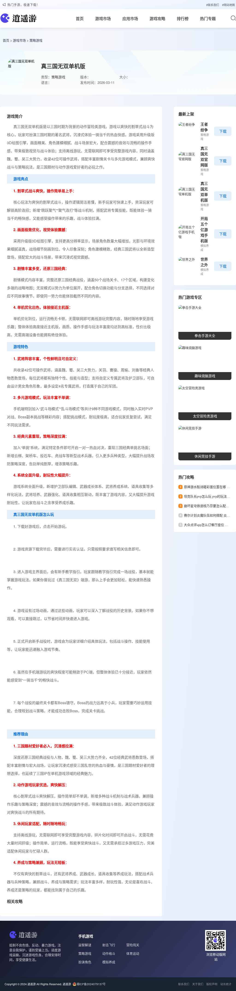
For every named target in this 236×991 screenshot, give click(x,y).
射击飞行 (108, 944)
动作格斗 (108, 953)
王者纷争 (204, 127)
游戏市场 (103, 18)
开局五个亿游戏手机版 (204, 229)
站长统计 (225, 984)
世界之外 (204, 262)
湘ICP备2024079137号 (91, 984)
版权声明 (211, 984)
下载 (223, 131)
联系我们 (183, 984)
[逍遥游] (18, 19)
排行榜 (183, 18)
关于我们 (197, 984)
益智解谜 (84, 944)
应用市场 (130, 18)
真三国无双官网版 (204, 157)
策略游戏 (36, 40)
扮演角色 (84, 962)
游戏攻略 (157, 18)
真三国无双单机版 (204, 192)
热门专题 (208, 18)
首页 (80, 18)
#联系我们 (212, 5)
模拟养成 (108, 962)
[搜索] (233, 18)
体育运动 (132, 953)
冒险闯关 (132, 944)
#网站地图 (228, 5)
